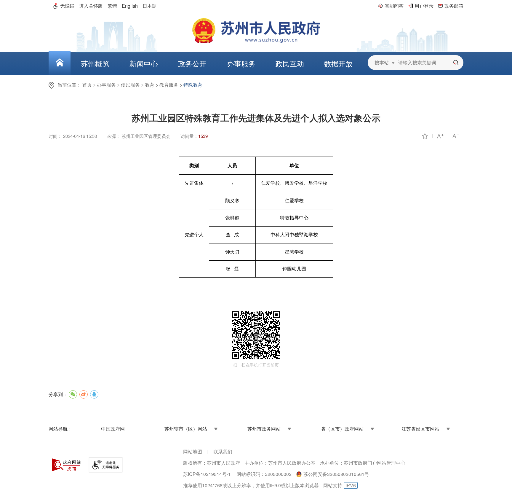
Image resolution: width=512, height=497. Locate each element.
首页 (87, 84)
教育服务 (168, 84)
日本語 (150, 5)
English (130, 5)
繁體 (112, 5)
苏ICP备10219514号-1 (207, 474)
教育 (149, 84)
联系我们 (222, 451)
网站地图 (192, 451)
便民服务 (130, 84)
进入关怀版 (91, 5)
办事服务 (106, 84)
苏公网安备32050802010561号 (336, 474)
